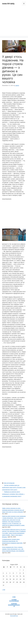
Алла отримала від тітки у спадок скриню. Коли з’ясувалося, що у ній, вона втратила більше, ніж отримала (13, 549)
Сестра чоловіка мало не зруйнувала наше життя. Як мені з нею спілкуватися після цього (13, 487)
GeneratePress (14, 615)
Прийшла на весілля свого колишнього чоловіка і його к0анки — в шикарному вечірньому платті (13, 494)
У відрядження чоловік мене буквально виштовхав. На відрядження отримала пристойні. (12, 541)
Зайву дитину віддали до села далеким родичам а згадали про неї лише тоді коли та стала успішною (13, 510)
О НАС (14, 597)
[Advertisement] (14, 22)
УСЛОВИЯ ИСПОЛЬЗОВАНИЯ (14, 600)
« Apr (3, 589)
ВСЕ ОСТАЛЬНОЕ (9, 483)
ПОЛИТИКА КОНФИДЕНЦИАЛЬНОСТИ (14, 605)
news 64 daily (8, 4)
